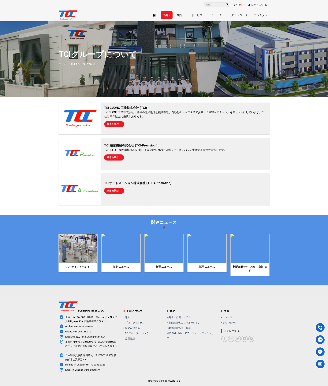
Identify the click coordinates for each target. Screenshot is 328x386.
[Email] (320, 364)
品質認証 (130, 338)
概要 (165, 15)
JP (235, 4)
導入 (127, 317)
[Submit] (226, 4)
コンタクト (260, 15)
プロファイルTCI (134, 322)
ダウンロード (239, 15)
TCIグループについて (136, 333)
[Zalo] (320, 339)
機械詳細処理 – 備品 (179, 328)
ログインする (259, 4)
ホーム (63, 64)
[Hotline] (320, 327)
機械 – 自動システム (179, 317)
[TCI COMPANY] (78, 15)
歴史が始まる (132, 328)
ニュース (216, 15)
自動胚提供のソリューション (184, 322)
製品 (180, 15)
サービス (197, 15)
